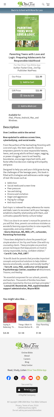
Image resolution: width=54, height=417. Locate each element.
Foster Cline (26, 67)
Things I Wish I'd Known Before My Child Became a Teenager (25, 328)
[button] (43, 4)
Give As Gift (28, 95)
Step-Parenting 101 (42, 326)
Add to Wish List (28, 106)
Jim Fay (36, 67)
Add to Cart (28, 82)
